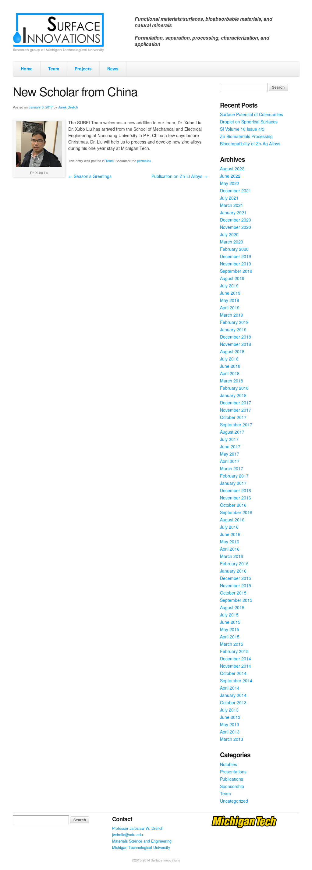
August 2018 (232, 351)
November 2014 (235, 666)
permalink (144, 160)
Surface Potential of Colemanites (251, 114)
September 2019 (236, 271)
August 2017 (232, 432)
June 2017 (230, 446)
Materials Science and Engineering (142, 841)
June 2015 (230, 622)
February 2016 (234, 563)
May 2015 (229, 629)
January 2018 (233, 395)
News (113, 69)
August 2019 (232, 278)
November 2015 (235, 585)
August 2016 (232, 520)
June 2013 (230, 717)
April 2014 (229, 688)
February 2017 (234, 476)
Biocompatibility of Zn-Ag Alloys (250, 143)
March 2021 (231, 205)
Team (53, 69)
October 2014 (233, 673)
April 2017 (229, 461)
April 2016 (229, 549)
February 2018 (234, 388)
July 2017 (229, 439)
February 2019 (234, 322)
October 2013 (233, 702)
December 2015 (235, 578)
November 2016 (235, 498)
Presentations (233, 772)
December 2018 (235, 337)
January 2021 (233, 212)
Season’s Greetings (90, 176)
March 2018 (231, 381)
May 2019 (229, 300)
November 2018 (235, 344)
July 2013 (229, 710)
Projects (83, 69)
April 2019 (229, 307)
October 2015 (233, 593)
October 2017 (233, 417)
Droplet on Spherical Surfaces (249, 122)
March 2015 (231, 644)
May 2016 (229, 541)
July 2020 (229, 234)
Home (27, 69)
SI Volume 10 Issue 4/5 (242, 129)
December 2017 (235, 402)
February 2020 (234, 249)
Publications (231, 779)
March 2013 (231, 739)
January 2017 (233, 483)
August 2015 (232, 607)
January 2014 (233, 695)
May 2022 (229, 183)
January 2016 (233, 571)
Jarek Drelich (68, 107)
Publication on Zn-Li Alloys (179, 176)
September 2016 (236, 512)
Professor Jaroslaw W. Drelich (137, 828)
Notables (228, 764)
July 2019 (229, 285)
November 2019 (235, 264)
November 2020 (235, 227)
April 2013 (229, 732)
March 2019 (231, 315)
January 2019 (233, 329)
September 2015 (236, 600)
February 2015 (234, 651)
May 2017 (229, 454)
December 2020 (235, 220)
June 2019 (230, 293)
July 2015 (229, 615)
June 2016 (230, 534)
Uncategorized (234, 801)
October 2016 (233, 505)
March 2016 (231, 556)
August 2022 (232, 168)
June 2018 (230, 366)
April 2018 (229, 373)
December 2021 (235, 190)
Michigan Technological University (141, 847)
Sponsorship (232, 786)
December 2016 (235, 490)
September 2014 (236, 680)
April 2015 (229, 637)
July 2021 (229, 198)
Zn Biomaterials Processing (246, 136)
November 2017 (235, 410)
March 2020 (231, 242)
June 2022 (230, 176)
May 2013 (229, 724)
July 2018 (229, 359)
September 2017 (236, 424)
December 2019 (235, 256)
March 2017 (231, 468)
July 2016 (229, 527)
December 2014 (235, 658)
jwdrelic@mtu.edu (127, 834)
